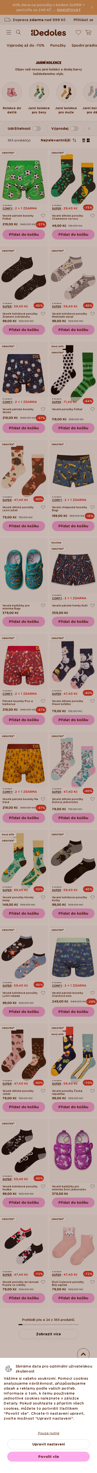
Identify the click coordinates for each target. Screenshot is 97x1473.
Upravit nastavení (48, 1444)
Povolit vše (48, 1457)
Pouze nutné (48, 1433)
